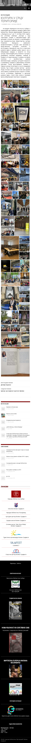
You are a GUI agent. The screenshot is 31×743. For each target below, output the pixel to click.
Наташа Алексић (16, 24)
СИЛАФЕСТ (16, 545)
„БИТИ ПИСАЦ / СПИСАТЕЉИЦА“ (14, 427)
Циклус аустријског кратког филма (12, 390)
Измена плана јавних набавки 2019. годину (17, 456)
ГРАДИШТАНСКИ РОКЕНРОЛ (13, 420)
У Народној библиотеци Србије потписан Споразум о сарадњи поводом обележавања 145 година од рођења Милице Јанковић (18, 435)
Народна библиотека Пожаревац (16, 512)
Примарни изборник (29, 8)
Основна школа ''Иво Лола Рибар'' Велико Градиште (16, 525)
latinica (19, 563)
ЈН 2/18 (8, 476)
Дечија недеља (7, 384)
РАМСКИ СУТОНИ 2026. (12, 407)
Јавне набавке (4, 446)
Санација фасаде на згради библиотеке (16, 463)
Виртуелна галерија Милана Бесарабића (15, 661)
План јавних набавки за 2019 (13, 469)
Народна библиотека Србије (16, 499)
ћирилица (13, 563)
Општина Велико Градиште (16, 508)
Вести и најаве (5, 15)
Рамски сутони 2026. (11, 413)
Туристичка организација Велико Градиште (16, 537)
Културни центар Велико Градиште (16, 516)
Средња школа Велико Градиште (16, 520)
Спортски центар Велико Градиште (16, 554)
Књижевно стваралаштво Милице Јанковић (15, 630)
